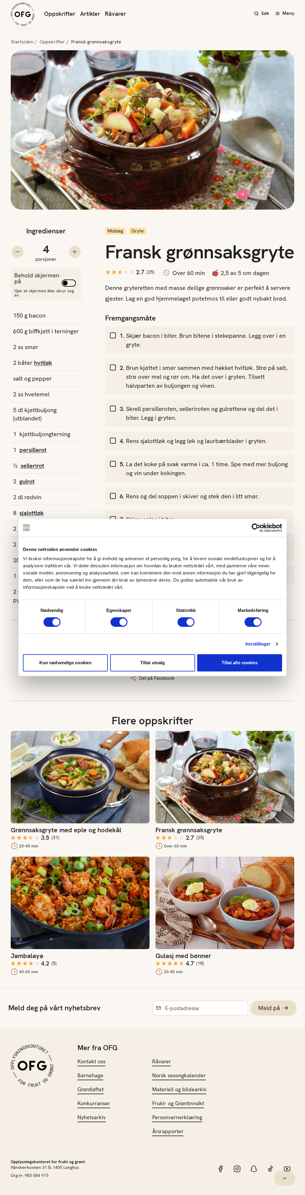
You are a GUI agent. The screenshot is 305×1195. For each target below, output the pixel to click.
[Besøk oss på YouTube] (287, 1169)
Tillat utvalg (152, 662)
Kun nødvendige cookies (65, 662)
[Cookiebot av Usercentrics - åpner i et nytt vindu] (256, 527)
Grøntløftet (90, 1089)
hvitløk (43, 363)
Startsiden (22, 42)
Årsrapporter (167, 1131)
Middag (115, 231)
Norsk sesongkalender (179, 1075)
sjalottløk (31, 513)
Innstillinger (257, 643)
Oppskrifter (59, 14)
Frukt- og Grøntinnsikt (178, 1103)
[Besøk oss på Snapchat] (254, 1169)
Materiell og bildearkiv (179, 1089)
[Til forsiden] (23, 14)
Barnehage (90, 1075)
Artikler (90, 14)
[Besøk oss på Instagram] (237, 1169)
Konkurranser (93, 1103)
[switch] (119, 622)
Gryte (137, 231)
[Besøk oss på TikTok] (270, 1169)
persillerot (32, 450)
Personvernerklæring (177, 1117)
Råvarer (115, 14)
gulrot (27, 481)
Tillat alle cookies (240, 662)
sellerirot (32, 465)
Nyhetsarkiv (91, 1117)
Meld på (269, 1008)
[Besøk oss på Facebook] (220, 1169)
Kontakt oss (91, 1061)
